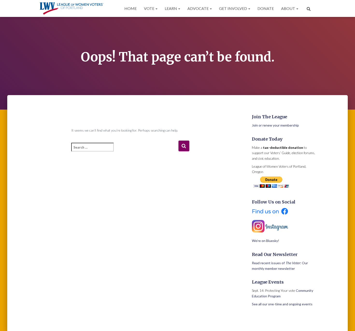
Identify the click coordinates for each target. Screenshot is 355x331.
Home (130, 8)
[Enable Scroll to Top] (345, 321)
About (288, 8)
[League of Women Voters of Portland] (71, 8)
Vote (149, 8)
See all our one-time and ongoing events (282, 304)
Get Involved (233, 8)
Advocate (198, 8)
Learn (171, 8)
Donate (265, 8)
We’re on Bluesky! (265, 241)
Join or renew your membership (275, 125)
